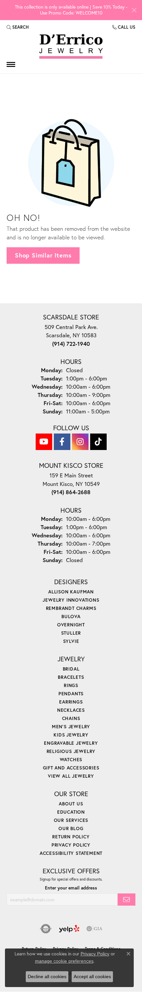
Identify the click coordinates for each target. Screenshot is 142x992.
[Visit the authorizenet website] (46, 929)
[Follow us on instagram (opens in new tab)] (80, 442)
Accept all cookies (92, 976)
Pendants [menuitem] (71, 693)
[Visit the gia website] (94, 929)
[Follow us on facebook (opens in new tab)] (62, 442)
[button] (18, 27)
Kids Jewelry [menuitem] (71, 735)
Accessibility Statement (71, 853)
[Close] (134, 10)
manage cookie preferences (64, 961)
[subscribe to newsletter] (126, 899)
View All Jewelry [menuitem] (71, 776)
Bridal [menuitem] (71, 669)
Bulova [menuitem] (71, 616)
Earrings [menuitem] (71, 702)
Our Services (71, 820)
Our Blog (70, 828)
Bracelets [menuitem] (71, 677)
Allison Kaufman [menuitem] (71, 591)
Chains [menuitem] (71, 718)
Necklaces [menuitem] (71, 710)
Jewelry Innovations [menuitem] (71, 600)
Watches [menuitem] (71, 759)
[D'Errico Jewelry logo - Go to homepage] (71, 46)
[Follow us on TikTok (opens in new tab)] (98, 442)
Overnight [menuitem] (71, 624)
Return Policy (70, 836)
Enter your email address (71, 888)
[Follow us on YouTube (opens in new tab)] (44, 442)
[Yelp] (69, 928)
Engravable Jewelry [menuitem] (71, 743)
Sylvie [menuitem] (71, 641)
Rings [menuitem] (71, 685)
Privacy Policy (71, 845)
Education (71, 812)
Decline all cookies (47, 976)
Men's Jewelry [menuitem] (71, 726)
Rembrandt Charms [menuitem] (71, 608)
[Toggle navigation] (11, 64)
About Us (71, 803)
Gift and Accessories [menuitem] (71, 768)
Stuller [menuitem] (71, 633)
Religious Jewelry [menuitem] (71, 751)
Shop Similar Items (43, 255)
